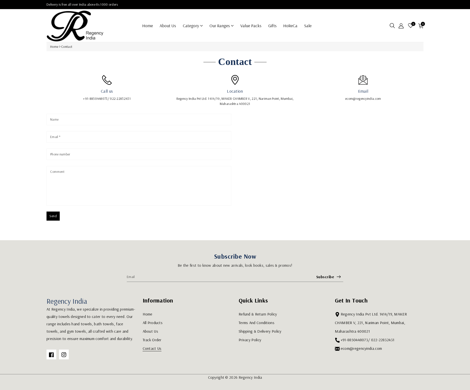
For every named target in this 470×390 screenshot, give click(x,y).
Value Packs (250, 25)
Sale (308, 25)
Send (53, 216)
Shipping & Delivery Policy (260, 331)
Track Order (152, 339)
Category (191, 25)
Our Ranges (220, 25)
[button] (392, 25)
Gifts (272, 25)
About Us (168, 25)
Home (54, 46)
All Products (153, 322)
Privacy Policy (250, 339)
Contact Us (152, 348)
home (147, 25)
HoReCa (290, 25)
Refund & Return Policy (258, 314)
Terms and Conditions (256, 322)
